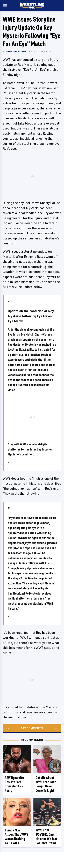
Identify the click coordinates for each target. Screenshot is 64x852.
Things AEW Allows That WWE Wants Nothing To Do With (16, 836)
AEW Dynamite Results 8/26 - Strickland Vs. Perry (14, 784)
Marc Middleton (17, 51)
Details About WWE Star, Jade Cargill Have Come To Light (45, 784)
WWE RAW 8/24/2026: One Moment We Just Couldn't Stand (46, 836)
